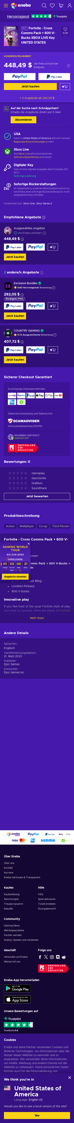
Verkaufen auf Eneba (16, 957)
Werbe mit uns (12, 961)
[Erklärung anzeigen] (53, 287)
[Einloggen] (69, 5)
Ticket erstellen (46, 904)
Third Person (60, 526)
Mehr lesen (37, 618)
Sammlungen (11, 899)
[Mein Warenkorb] (61, 5)
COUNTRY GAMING (27, 330)
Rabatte (8, 909)
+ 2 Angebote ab (37, 98)
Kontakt (8, 868)
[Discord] (58, 957)
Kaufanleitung (12, 894)
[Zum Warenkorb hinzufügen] (65, 86)
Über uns (9, 863)
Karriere (8, 872)
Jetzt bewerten (37, 496)
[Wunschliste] (52, 5)
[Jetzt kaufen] (20, 76)
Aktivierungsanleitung (26, 157)
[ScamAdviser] (23, 420)
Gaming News (12, 925)
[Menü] (5, 5)
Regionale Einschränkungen (30, 142)
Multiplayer (27, 526)
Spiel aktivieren (46, 899)
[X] (46, 957)
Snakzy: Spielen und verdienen (21, 940)
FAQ (40, 894)
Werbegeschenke (14, 930)
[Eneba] (21, 5)
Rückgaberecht (47, 909)
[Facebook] (40, 957)
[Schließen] (69, 1077)
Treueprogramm (13, 904)
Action (10, 526)
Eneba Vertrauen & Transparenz (22, 877)
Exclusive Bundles (25, 283)
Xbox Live (24, 154)
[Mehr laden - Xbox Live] (7, 152)
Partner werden (13, 935)
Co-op (43, 526)
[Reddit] (64, 957)
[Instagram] (52, 957)
